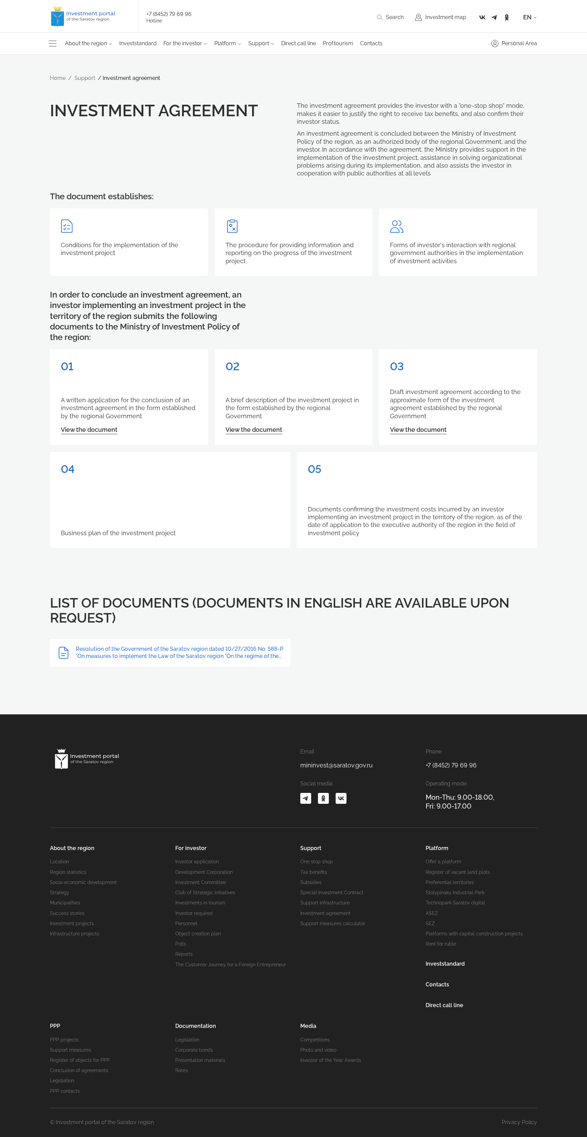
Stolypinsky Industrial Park (455, 892)
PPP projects (64, 1039)
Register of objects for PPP (80, 1060)
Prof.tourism (338, 43)
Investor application (197, 861)
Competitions (315, 1039)
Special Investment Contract (331, 892)
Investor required (194, 913)
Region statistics (68, 872)
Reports (184, 954)
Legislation (62, 1080)
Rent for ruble (441, 944)
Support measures (70, 1050)
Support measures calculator (332, 923)
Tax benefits (313, 872)
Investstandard (138, 43)
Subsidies (311, 882)
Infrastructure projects (74, 933)
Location (59, 861)
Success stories (67, 913)
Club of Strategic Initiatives (205, 892)
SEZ (430, 923)
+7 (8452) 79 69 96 (169, 14)
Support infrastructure (325, 902)
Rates (181, 1070)
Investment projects (72, 923)
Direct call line (298, 43)
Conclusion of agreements (79, 1070)
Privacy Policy (519, 1122)
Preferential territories (450, 882)
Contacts (371, 43)
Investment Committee (200, 882)
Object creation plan (198, 933)
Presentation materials (200, 1060)
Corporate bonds (194, 1050)
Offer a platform (443, 861)
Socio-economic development (83, 882)
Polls (180, 944)
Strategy (59, 892)
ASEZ (432, 913)
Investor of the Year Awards (330, 1060)
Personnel (186, 923)
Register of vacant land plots (458, 872)
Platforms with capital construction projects (474, 933)
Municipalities (65, 902)
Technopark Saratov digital (455, 902)
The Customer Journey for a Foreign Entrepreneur (230, 964)
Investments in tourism (200, 902)
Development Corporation (204, 872)
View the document (89, 429)
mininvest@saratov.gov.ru (336, 765)
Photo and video (318, 1050)
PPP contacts (65, 1091)
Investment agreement (325, 913)
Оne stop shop (316, 861)
